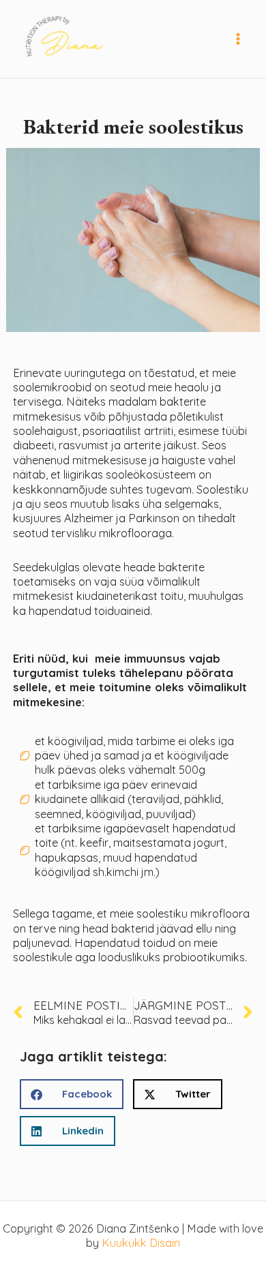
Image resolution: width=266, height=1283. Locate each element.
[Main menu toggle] (237, 38)
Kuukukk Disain (141, 1243)
